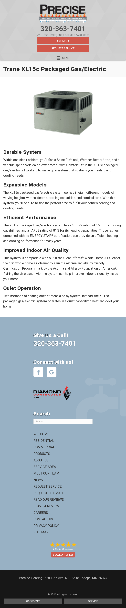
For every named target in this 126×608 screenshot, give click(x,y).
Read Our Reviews (48, 500)
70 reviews (67, 549)
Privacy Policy (46, 526)
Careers (40, 513)
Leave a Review (46, 506)
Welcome (41, 434)
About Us (41, 460)
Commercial (44, 447)
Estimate (63, 40)
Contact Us (43, 519)
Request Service (63, 48)
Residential (43, 441)
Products (41, 454)
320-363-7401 (63, 29)
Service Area (44, 467)
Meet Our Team (46, 473)
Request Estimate (48, 493)
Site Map (40, 532)
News (38, 480)
